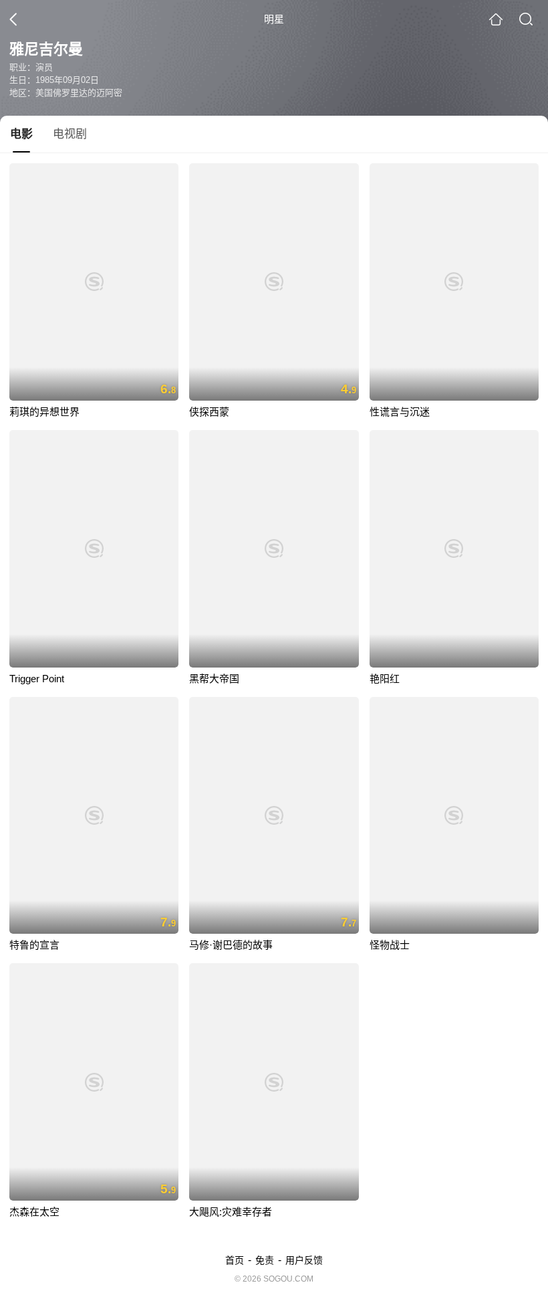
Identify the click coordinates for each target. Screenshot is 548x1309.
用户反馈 (304, 1260)
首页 (234, 1260)
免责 (264, 1260)
